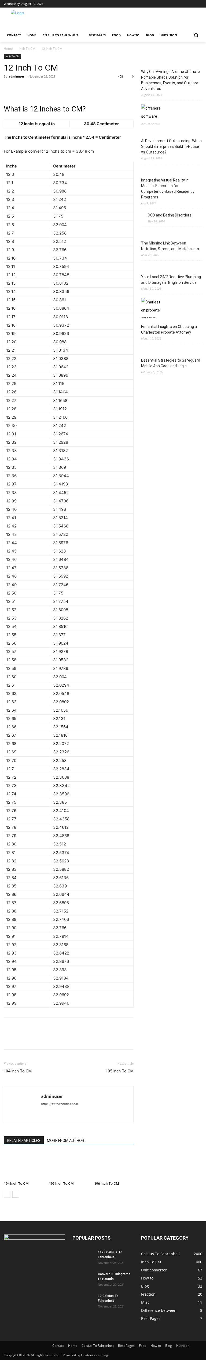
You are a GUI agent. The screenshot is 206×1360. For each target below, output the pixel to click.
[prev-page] (7, 1194)
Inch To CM (27, 48)
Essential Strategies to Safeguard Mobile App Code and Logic (170, 363)
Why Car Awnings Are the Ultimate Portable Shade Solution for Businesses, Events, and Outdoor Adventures (170, 80)
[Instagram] (177, 4)
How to (155, 1345)
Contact (58, 1345)
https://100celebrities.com (59, 1104)
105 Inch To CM (120, 1071)
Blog (168, 1345)
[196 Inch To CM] (114, 1165)
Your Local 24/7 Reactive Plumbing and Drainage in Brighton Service (171, 280)
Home (8, 48)
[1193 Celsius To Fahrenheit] (83, 1257)
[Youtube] (199, 4)
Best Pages (126, 1345)
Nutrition (182, 1345)
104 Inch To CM (18, 1071)
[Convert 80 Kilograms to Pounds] (83, 1279)
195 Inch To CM (61, 1183)
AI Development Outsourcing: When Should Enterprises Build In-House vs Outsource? (171, 146)
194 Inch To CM (16, 1183)
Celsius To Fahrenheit (98, 1345)
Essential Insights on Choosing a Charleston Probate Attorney (169, 329)
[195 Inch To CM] (68, 1165)
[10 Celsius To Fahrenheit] (83, 1301)
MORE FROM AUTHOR (65, 1140)
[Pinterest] (33, 88)
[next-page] (15, 1194)
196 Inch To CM (106, 1183)
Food (142, 1345)
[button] (196, 35)
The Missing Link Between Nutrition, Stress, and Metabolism (170, 246)
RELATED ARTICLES (24, 1140)
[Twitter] (184, 4)
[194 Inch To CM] (23, 1165)
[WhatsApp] (46, 88)
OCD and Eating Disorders (170, 215)
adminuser (16, 76)
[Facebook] (169, 4)
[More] (58, 88)
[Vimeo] (192, 4)
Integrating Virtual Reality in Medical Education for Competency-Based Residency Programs (167, 188)
